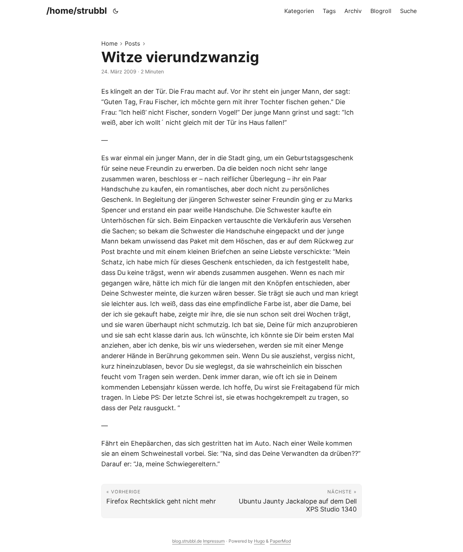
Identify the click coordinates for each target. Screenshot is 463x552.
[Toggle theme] (115, 11)
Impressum (214, 541)
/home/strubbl (76, 10)
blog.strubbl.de (187, 541)
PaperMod (280, 541)
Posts (132, 43)
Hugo (259, 541)
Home (109, 43)
